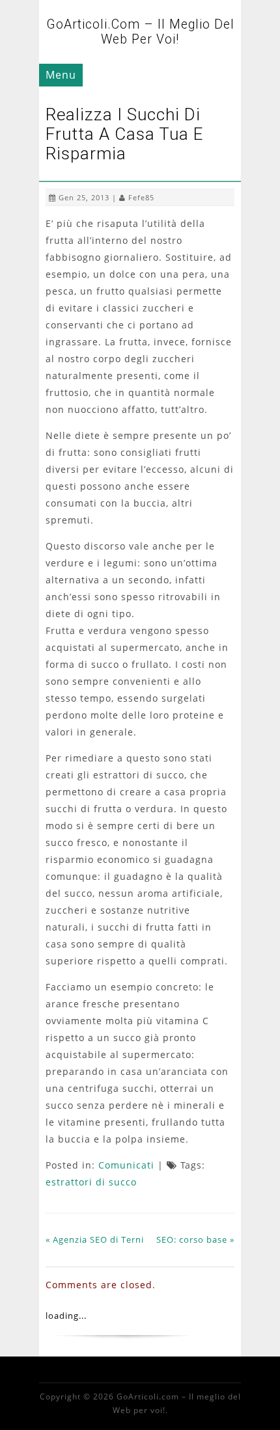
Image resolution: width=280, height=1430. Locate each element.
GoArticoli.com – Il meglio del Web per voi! (140, 32)
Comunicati (126, 1165)
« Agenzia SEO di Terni (95, 1239)
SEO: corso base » (195, 1239)
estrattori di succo (91, 1182)
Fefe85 (141, 197)
